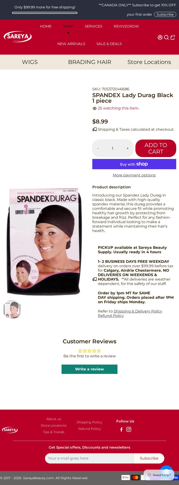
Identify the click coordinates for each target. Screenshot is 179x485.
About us (53, 419)
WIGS (30, 62)
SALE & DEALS (109, 44)
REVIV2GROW (126, 26)
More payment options (134, 175)
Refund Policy (111, 315)
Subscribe (165, 14)
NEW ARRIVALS (71, 44)
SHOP (68, 26)
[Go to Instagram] (129, 430)
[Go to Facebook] (121, 430)
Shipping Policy (89, 422)
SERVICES (93, 26)
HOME (46, 26)
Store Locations (149, 62)
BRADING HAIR (89, 62)
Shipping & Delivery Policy (138, 311)
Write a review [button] (89, 369)
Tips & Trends (53, 432)
